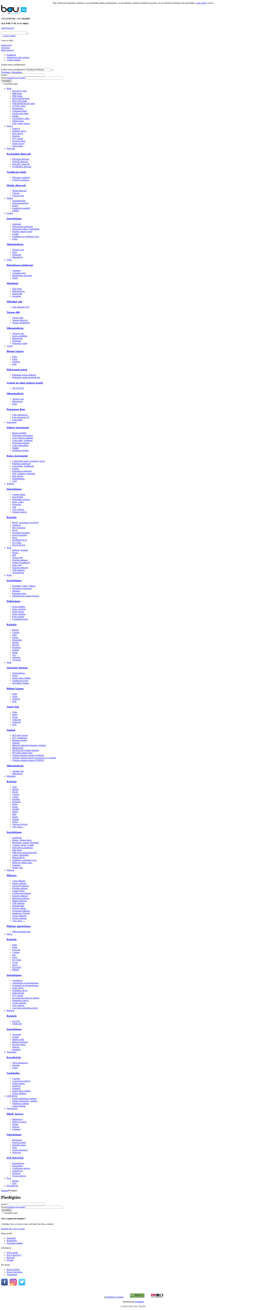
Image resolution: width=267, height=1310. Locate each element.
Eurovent (16, 950)
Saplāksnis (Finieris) (21, 913)
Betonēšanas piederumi (20, 265)
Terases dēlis (17, 318)
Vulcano (16, 193)
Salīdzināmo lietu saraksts (18, 57)
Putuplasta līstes (16, 409)
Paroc (14, 537)
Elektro (10, 198)
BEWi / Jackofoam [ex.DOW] (25, 522)
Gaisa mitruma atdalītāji (22, 438)
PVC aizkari (17, 138)
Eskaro (15, 637)
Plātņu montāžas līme (21, 931)
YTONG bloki (18, 106)
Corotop (15, 952)
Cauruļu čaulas (18, 494)
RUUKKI (16, 967)
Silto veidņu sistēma (21, 123)
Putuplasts (16, 255)
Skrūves (15, 1047)
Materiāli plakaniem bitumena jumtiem (29, 745)
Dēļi (14, 555)
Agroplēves (17, 980)
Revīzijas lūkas (18, 141)
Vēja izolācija (18, 509)
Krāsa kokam (18, 611)
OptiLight (16, 719)
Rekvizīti (11, 1257)
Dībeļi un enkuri (19, 1122)
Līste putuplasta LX (21, 417)
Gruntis (15, 234)
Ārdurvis (16, 128)
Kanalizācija (14, 1057)
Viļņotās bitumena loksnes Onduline (28, 755)
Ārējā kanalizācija (20, 1063)
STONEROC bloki (20, 118)
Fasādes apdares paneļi (22, 231)
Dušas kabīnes (18, 1083)
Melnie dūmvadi (19, 191)
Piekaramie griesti (17, 369)
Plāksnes (10, 870)
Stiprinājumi (12, 1108)
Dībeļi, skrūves (15, 1113)
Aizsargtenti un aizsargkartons (25, 983)
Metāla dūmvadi (16, 185)
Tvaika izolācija (19, 1003)
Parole (4, 78)
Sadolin (15, 650)
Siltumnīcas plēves (20, 1000)
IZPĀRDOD (12, 1186)
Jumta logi (13, 706)
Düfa (14, 635)
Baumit (15, 630)
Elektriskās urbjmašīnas (22, 435)
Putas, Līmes (18, 502)
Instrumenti (12, 422)
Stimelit (15, 819)
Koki (9, 547)
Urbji (14, 481)
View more (18, 827)
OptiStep (16, 362)
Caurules (16, 1078)
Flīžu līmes (17, 289)
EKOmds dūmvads (20, 159)
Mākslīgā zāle (14, 301)
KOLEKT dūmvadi (21, 164)
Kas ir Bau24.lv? (14, 1255)
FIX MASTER (15, 1157)
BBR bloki (17, 93)
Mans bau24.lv (7, 50)
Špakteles (16, 865)
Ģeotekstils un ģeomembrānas (25, 985)
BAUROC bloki (19, 91)
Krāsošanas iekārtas (20, 443)
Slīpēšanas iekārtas (20, 450)
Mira (14, 814)
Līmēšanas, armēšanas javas (24, 860)
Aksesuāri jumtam (17, 667)
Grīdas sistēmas (19, 1106)
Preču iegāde (12, 1252)
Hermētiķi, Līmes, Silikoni (23, 586)
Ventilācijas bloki (16, 172)
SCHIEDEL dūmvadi (21, 166)
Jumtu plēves (18, 988)
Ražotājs (12, 517)
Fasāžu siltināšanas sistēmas (24, 1098)
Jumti (9, 662)
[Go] (52, 70)
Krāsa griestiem (19, 609)
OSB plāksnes (18, 570)
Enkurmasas (17, 1166)
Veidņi (15, 278)
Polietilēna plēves (20, 990)
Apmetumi (17, 837)
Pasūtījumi (11, 55)
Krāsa (14, 239)
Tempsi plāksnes (19, 918)
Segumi (11, 730)
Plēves (15, 675)
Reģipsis (10, 1010)
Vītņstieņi (16, 1129)
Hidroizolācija (18, 291)
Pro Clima (16, 542)
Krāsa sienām (18, 616)
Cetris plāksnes (18, 881)
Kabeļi (15, 205)
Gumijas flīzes (18, 891)
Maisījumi (12, 283)
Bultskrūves (17, 1119)
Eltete (14, 947)
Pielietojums (13, 601)
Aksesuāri (16, 224)
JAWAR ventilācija (20, 180)
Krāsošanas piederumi (22, 471)
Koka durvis (17, 133)
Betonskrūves (18, 1163)
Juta (14, 955)
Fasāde (10, 213)
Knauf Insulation (19, 535)
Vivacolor (16, 660)
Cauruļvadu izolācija (21, 1081)
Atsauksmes (12, 1274)
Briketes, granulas (20, 550)
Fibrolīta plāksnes (20, 560)
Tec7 (14, 655)
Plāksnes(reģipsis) (20, 1042)
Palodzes (16, 136)
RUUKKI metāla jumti (22, 753)
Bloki (9, 88)
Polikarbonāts (18, 906)
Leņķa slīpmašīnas (20, 445)
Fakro (14, 359)
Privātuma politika (15, 1243)
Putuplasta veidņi (19, 343)
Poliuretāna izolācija (21, 499)
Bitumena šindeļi (19, 740)
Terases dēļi (13, 312)
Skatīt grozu (6, 45)
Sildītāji (15, 210)
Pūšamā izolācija (19, 512)
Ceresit (15, 797)
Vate (14, 507)
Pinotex (15, 642)
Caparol (15, 632)
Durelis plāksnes (19, 883)
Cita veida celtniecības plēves (25, 1008)
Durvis (10, 126)
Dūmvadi (11, 148)
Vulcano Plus (18, 196)
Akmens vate (18, 250)
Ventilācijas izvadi (20, 680)
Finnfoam (16, 525)
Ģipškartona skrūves (21, 1168)
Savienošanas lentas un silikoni (25, 998)
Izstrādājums (14, 218)
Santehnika (11, 1052)
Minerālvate (17, 257)
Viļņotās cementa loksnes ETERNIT (28, 760)
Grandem (139, 1302)
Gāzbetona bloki (19, 111)
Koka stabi (17, 565)
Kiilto (14, 804)
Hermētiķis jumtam (20, 683)
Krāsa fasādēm (18, 606)
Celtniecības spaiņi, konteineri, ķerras (28, 461)
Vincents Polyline (20, 824)
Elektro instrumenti (18, 427)
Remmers (16, 647)
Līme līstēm (17, 420)
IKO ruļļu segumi (20, 735)
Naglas (15, 1124)
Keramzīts (16, 296)
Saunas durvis (18, 143)
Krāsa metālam (18, 614)
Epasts (4, 75)
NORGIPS (17, 1024)
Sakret (15, 652)
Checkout (5, 48)
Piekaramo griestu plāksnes (24, 375)
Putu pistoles (17, 476)
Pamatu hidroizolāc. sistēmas (24, 1101)
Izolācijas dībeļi (19, 1142)
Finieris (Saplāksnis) (21, 562)
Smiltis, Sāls (17, 867)
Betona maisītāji (19, 433)
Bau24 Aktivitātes (14, 1272)
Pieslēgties (5, 72)
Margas (15, 1181)
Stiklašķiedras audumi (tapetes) (25, 596)
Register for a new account (13, 1229)
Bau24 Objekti (13, 1269)
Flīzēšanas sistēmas (20, 1103)
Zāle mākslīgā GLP (20, 307)
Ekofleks (16, 799)
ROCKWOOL (18, 545)
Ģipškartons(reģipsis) (21, 893)
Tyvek (15, 962)
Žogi (9, 1178)
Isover (15, 530)
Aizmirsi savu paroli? (16, 78)
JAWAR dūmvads (20, 161)
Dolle (14, 357)
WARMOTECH (19, 540)
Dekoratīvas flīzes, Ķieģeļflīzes (25, 229)
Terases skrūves (19, 1176)
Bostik (15, 792)
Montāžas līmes (19, 1145)
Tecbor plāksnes (19, 916)
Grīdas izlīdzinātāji (20, 855)
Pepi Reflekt (17, 497)
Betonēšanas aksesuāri (22, 275)
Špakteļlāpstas (18, 478)
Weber (15, 822)
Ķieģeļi (15, 116)
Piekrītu (210, 3)
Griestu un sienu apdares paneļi (25, 382)
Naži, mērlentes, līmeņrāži (23, 473)
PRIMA (15, 970)
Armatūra (16, 270)
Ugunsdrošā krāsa (20, 619)
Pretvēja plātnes (19, 908)
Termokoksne (18, 572)
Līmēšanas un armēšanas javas (25, 236)
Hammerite (17, 640)
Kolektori (16, 1086)
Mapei (15, 812)
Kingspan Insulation (21, 532)
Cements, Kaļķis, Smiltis (23, 845)
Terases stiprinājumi (21, 323)
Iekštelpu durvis (19, 131)
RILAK (15, 645)
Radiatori (16, 1088)
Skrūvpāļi (16, 1152)
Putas (14, 252)
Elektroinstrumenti (20, 203)
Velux (14, 712)
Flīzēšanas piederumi (21, 463)
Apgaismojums (18, 200)
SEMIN (15, 809)
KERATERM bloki (20, 98)
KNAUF (16, 1021)
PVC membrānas (19, 738)
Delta (14, 945)
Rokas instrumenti (17, 455)
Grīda (9, 260)
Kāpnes (15, 468)
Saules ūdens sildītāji (21, 678)
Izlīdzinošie (17, 294)
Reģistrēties (17, 72)
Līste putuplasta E (20, 415)
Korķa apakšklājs (19, 336)
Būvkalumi (17, 1140)
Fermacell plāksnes (20, 886)
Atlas (14, 787)
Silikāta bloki (18, 121)
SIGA (15, 965)
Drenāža (16, 1065)
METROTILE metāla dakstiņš (25, 750)
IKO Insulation (18, 527)
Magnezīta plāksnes (20, 898)
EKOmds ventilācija (21, 177)
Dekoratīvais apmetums (22, 226)
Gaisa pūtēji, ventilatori (22, 440)
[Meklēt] (28, 33)
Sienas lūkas (17, 146)
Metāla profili (18, 1039)
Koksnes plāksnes (20, 567)
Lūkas (15, 1068)
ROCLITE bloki (19, 101)
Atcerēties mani (11, 84)
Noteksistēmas (18, 673)
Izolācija (10, 483)
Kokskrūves (17, 1171)
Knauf (15, 807)
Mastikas (16, 591)
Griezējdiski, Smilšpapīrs (23, 466)
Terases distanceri (20, 320)
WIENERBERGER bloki (23, 103)
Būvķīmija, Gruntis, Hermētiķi (25, 842)
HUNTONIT (18, 388)
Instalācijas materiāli (21, 208)
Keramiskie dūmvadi (19, 153)
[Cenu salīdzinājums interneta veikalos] (157, 1297)
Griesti (10, 346)
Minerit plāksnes (19, 901)
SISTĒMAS (12, 1096)
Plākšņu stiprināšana (19, 926)
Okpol (15, 717)
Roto (14, 364)
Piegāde (10, 1260)
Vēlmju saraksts (14, 60)
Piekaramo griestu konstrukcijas (26, 377)
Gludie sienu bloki (20, 113)
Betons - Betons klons (22, 840)
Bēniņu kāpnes (15, 351)
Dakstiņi (16, 743)
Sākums (4, 1190)
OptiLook (16, 722)
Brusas (15, 552)
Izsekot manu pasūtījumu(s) (13, 69)
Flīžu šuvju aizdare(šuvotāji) (24, 852)
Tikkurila (16, 657)
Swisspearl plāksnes (21, 911)
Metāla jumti (17, 748)
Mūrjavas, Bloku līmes (22, 862)
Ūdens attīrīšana (19, 1093)
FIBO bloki (17, 96)
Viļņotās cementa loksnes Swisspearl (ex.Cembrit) (34, 758)
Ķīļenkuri (16, 1173)
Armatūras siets (19, 273)
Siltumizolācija (15, 244)
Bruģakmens (17, 108)
